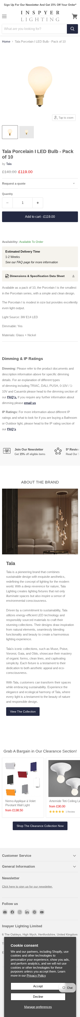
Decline (38, 996)
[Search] (72, 29)
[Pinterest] (34, 912)
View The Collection (23, 711)
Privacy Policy (36, 975)
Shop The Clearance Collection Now (40, 825)
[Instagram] (20, 912)
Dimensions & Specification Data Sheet (37, 276)
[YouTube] (42, 912)
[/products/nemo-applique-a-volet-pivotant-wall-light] (23, 778)
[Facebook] (12, 912)
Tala (8, 164)
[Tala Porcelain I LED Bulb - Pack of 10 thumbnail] (10, 132)
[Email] (5, 912)
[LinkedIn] (27, 912)
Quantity (7, 193)
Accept (38, 986)
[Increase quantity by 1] (38, 202)
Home (6, 41)
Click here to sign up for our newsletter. (27, 886)
